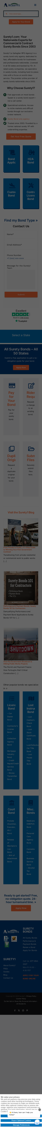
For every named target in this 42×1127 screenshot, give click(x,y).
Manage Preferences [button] (21, 1125)
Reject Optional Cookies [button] (21, 1120)
